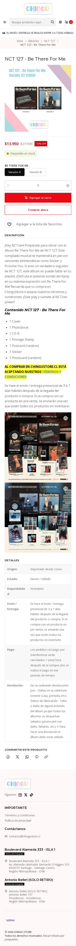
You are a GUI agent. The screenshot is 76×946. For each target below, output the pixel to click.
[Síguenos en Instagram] (20, 795)
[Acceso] (60, 22)
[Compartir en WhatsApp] (27, 757)
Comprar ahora (38, 210)
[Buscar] (52, 22)
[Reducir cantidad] (8, 185)
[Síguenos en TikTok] (31, 795)
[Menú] (4, 22)
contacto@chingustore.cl (24, 836)
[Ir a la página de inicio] (38, 9)
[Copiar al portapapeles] (46, 757)
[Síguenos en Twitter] (26, 795)
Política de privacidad (18, 820)
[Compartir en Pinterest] (36, 757)
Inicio (20, 41)
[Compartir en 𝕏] (17, 757)
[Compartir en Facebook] (8, 757)
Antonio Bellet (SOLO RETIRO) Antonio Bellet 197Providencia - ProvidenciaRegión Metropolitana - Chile (28, 896)
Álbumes (33, 41)
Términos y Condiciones (20, 815)
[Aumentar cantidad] (68, 185)
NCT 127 (49, 41)
